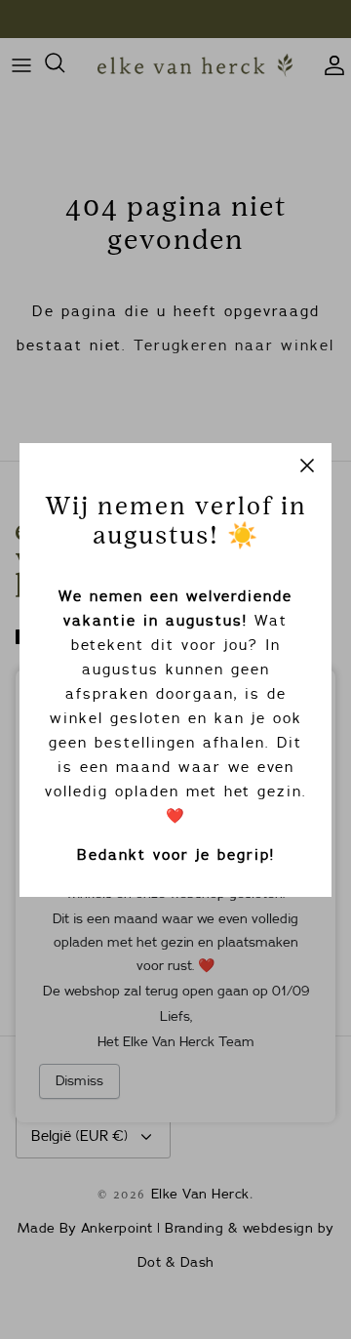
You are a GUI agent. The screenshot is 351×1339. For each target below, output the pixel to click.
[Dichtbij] (307, 467)
